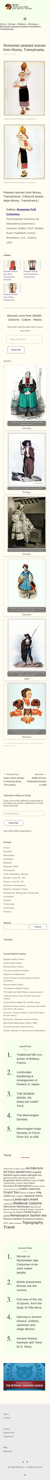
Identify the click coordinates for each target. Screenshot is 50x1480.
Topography (32, 1222)
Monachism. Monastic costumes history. (20, 1019)
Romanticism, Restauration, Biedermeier (21, 893)
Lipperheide (8, 1204)
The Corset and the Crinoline (16, 970)
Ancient (6, 848)
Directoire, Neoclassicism (14, 885)
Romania (32, 24)
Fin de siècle (9, 904)
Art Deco (7, 911)
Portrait (28, 1212)
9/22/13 (5, 54)
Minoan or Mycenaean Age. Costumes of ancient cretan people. (28, 1264)
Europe (12, 24)
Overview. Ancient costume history (18, 1027)
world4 (14, 54)
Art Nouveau (8, 908)
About (6, 1414)
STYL (5, 1223)
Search (7, 923)
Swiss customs (15, 1223)
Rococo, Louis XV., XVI (13, 881)
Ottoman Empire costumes (31, 1209)
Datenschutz (8, 1433)
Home (3, 24)
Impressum (8, 1436)
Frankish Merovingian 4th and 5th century (21, 1002)
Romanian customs (9, 746)
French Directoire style (11, 1189)
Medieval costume (27, 1203)
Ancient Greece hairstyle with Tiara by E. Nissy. (29, 1342)
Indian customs (16, 1196)
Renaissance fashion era (28, 1215)
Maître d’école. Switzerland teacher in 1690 (37, 779)
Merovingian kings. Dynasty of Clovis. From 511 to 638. (29, 1132)
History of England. (28, 1193)
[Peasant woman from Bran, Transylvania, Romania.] (12, 265)
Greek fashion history (12, 963)
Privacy (6, 1429)
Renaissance (9, 870)
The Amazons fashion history (16, 988)
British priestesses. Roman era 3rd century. (29, 1286)
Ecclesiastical (23, 1185)
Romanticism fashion (33, 1219)
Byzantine (7, 851)
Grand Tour (11, 1192)
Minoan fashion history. (13, 967)
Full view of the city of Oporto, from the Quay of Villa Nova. (29, 1303)
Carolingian (8, 859)
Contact (6, 1418)
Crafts (41, 1180)
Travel (9, 1227)
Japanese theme (33, 1195)
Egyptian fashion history (13, 959)
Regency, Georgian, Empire (15, 889)
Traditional (21, 743)
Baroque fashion (10, 1178)
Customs (19, 1183)
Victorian (7, 900)
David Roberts (29, 1183)
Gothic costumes (29, 1188)
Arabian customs (19, 1169)
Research (7, 1451)
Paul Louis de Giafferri (13, 1212)
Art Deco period (13, 1172)
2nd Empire (8, 896)
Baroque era (35, 1175)
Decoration (8, 1186)
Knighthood (7, 1200)
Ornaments (14, 1209)
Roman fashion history (13, 984)
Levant (33, 1199)
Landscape (20, 1199)
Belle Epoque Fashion (26, 1178)
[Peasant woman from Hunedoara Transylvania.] (32, 265)
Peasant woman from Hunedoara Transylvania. (31, 274)
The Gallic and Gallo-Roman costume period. (23, 992)
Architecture (34, 1168)
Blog (5, 1447)
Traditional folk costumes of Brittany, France (30, 1058)
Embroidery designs (36, 743)
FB (27, 1463)
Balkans (22, 24)
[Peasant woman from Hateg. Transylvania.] (12, 288)
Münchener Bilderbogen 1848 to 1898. (20, 1023)
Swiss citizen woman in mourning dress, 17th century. (13, 779)
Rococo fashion (12, 1218)
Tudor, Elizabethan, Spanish (15, 874)
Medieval (7, 863)
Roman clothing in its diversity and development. (24, 1030)
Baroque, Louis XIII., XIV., (14, 878)
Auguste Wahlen (19, 1175)
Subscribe (16, 350)
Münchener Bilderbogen (16, 1206)
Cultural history (9, 1183)
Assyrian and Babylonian (14, 974)
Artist (28, 1171)
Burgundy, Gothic (11, 866)
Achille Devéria (8, 1169)
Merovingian (8, 855)
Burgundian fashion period (16, 1180)
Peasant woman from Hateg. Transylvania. (10, 297)
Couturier (33, 1181)
